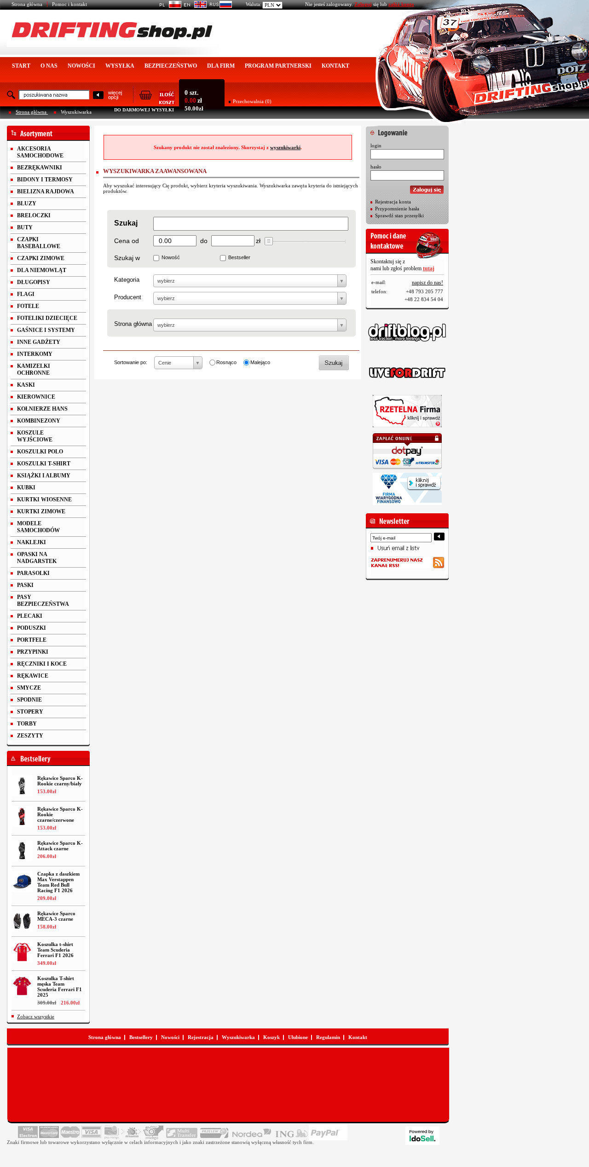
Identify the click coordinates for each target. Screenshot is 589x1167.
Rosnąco (226, 362)
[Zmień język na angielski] (194, 6)
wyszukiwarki (285, 147)
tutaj (428, 268)
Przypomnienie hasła (397, 208)
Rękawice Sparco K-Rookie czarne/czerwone (60, 814)
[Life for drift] (407, 372)
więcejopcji (115, 94)
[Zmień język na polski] (168, 6)
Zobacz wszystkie (35, 1016)
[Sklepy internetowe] (422, 1135)
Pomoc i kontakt (69, 4)
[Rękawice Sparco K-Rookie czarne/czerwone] (22, 816)
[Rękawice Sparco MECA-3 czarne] (22, 921)
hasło (375, 166)
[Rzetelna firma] (407, 411)
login (375, 145)
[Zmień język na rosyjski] (219, 6)
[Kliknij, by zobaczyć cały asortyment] (48, 133)
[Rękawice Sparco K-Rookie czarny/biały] (22, 785)
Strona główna (27, 4)
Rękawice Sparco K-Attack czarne (60, 845)
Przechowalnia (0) (252, 101)
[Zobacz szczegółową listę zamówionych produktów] (157, 101)
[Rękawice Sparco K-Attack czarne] (22, 850)
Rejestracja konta (393, 201)
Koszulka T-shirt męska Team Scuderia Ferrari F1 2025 (59, 986)
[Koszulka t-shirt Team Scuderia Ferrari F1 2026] (22, 952)
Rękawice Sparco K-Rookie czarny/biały (60, 780)
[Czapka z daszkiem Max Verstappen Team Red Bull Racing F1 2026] (22, 881)
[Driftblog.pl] (407, 332)
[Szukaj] (98, 95)
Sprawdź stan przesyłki (399, 215)
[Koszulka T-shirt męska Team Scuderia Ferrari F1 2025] (22, 986)
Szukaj (126, 223)
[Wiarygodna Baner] (407, 489)
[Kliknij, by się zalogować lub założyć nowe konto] (407, 130)
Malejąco (260, 362)
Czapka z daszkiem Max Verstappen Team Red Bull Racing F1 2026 (58, 882)
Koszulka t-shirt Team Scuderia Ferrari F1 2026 (55, 949)
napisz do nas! (427, 282)
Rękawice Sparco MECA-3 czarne (56, 916)
